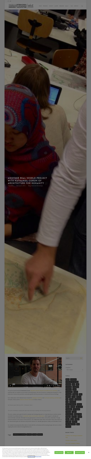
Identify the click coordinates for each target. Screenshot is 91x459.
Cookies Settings (59, 452)
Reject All (69, 452)
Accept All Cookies (80, 452)
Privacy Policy (38, 456)
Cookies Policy (31, 456)
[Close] (88, 452)
